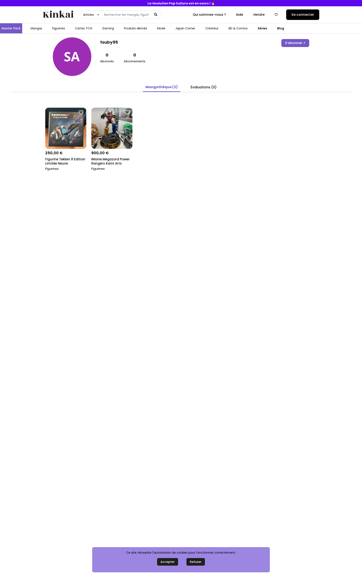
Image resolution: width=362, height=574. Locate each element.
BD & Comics (238, 28)
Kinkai (58, 15)
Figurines (58, 28)
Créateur (211, 28)
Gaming (108, 28)
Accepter (167, 562)
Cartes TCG (83, 28)
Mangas (36, 28)
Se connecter (302, 14)
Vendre (259, 14)
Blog (280, 28)
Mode (161, 28)
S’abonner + (295, 43)
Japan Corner (185, 28)
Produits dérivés (135, 28)
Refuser (196, 562)
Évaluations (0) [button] (204, 87)
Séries (262, 28)
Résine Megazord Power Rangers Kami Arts (110, 161)
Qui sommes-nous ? (209, 14)
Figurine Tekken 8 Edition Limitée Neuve (65, 161)
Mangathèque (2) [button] (162, 87)
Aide (239, 14)
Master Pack (11, 28)
